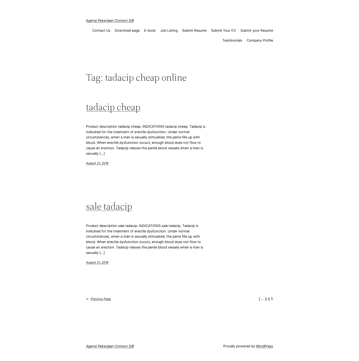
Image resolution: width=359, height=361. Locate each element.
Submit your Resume (256, 30)
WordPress (264, 346)
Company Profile (260, 40)
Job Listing (169, 30)
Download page (127, 30)
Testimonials (232, 40)
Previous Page (98, 299)
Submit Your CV (223, 30)
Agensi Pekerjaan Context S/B (110, 20)
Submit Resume (194, 30)
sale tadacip (109, 206)
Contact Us (101, 30)
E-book (150, 30)
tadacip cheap (113, 107)
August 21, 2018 (97, 163)
